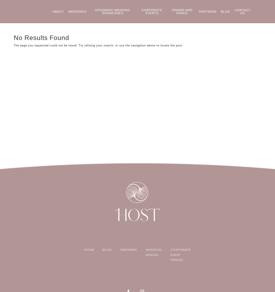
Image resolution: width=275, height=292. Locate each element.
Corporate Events (152, 11)
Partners (208, 11)
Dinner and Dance (182, 11)
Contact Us (243, 11)
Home (89, 249)
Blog (225, 11)
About (58, 11)
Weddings (77, 11)
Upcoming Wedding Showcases (112, 11)
